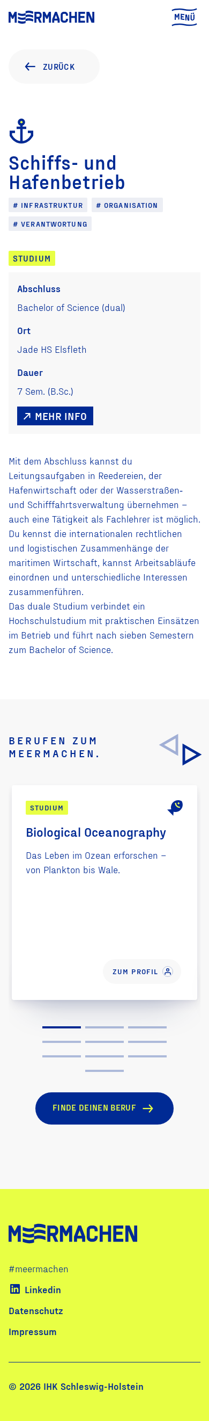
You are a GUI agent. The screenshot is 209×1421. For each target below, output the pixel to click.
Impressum (33, 1331)
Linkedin (43, 1289)
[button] (192, 754)
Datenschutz (36, 1310)
